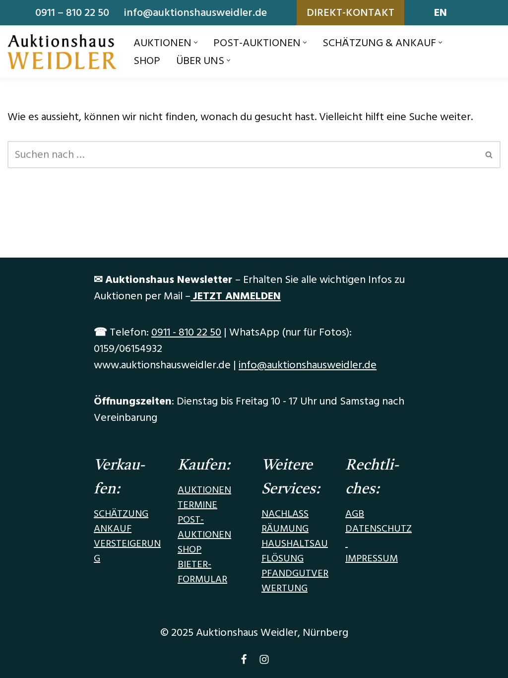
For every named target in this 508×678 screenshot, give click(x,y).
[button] (195, 42)
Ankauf (112, 529)
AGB (354, 514)
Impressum (371, 558)
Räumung (285, 529)
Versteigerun (127, 543)
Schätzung (121, 514)
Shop (146, 60)
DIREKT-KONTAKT (350, 12)
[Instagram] (264, 662)
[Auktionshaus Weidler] (62, 51)
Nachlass (285, 514)
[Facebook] (244, 662)
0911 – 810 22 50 (72, 12)
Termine (197, 505)
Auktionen (204, 490)
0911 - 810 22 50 (186, 332)
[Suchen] (489, 154)
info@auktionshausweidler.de (195, 12)
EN (440, 12)
